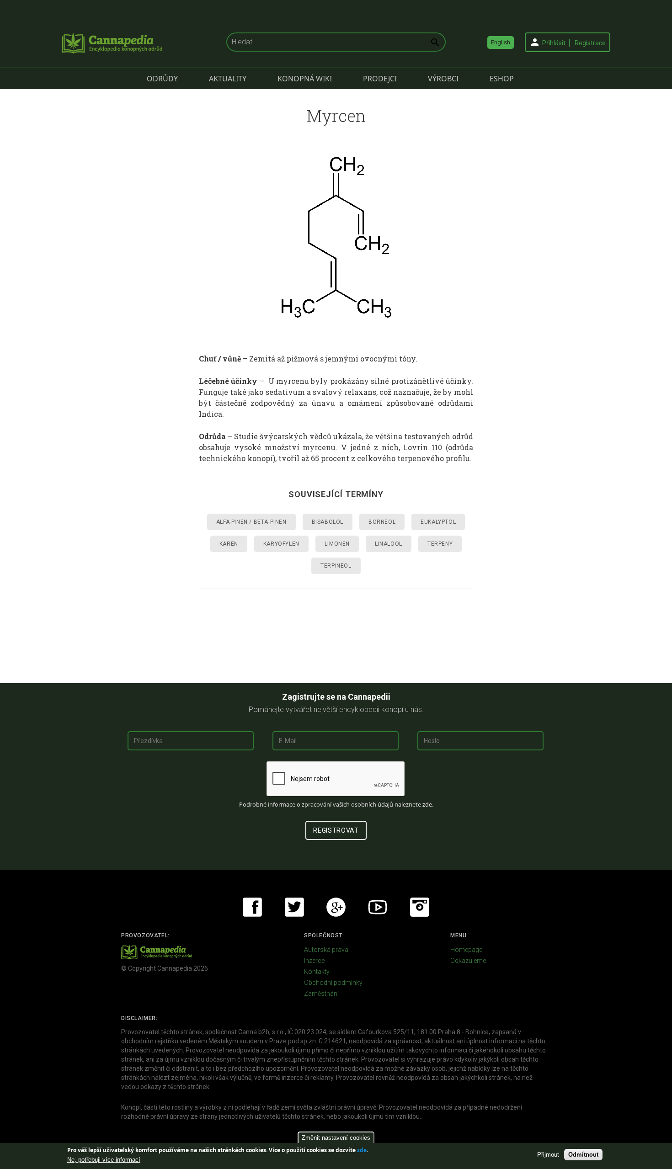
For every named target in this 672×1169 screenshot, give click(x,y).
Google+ (336, 907)
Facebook (252, 907)
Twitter (294, 907)
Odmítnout (583, 1154)
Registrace (590, 43)
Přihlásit (553, 43)
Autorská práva (326, 949)
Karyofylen (281, 544)
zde (362, 1150)
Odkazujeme (468, 960)
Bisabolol (327, 522)
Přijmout (548, 1154)
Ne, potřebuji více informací (103, 1159)
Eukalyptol (438, 522)
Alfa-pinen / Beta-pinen (251, 522)
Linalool (388, 544)
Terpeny (440, 544)
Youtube (377, 907)
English (500, 42)
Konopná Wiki (304, 79)
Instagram (419, 907)
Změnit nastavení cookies (336, 1137)
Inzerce (314, 960)
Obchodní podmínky (333, 982)
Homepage (466, 949)
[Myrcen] (336, 237)
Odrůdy (162, 79)
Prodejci (380, 79)
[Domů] (112, 42)
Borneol (381, 522)
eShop (502, 79)
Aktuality (227, 79)
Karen (228, 544)
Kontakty (317, 971)
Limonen (337, 544)
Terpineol (335, 566)
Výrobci (443, 79)
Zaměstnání (321, 993)
